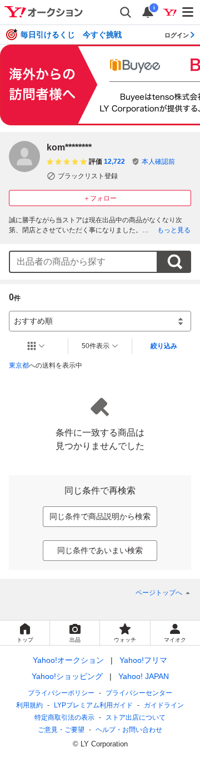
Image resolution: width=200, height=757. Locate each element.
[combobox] (83, 262)
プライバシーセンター (139, 693)
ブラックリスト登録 (88, 176)
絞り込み (164, 346)
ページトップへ (159, 593)
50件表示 (95, 346)
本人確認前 (158, 161)
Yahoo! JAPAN (143, 676)
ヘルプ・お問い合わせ (129, 730)
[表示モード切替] (36, 346)
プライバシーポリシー (61, 693)
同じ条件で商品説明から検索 (100, 516)
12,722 (114, 161)
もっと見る (174, 230)
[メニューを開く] (188, 12)
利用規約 (29, 705)
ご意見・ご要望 (61, 730)
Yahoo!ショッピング (67, 676)
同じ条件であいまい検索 (100, 550)
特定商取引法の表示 (64, 717)
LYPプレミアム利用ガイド (93, 705)
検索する (174, 262)
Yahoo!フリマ (143, 660)
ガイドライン (164, 705)
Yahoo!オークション (68, 660)
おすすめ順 (33, 320)
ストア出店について (136, 717)
